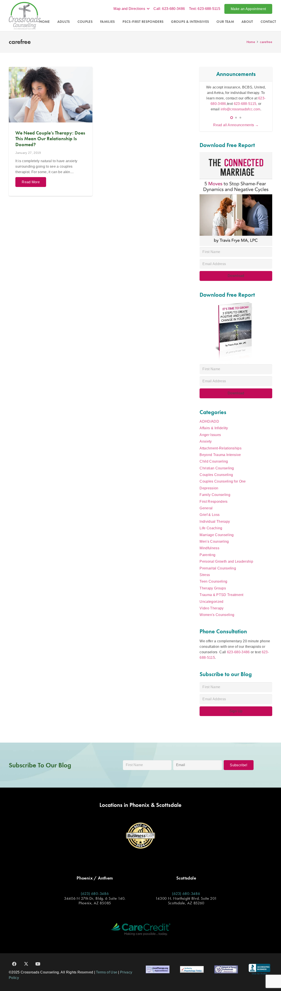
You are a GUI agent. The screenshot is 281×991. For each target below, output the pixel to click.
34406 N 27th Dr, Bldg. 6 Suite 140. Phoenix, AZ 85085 (95, 901)
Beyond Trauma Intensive (220, 455)
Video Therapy (211, 608)
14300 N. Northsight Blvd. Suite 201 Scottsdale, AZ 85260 (186, 901)
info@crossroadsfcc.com (240, 109)
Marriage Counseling (217, 535)
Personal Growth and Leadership (226, 561)
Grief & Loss (210, 515)
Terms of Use (106, 972)
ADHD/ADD (209, 421)
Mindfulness (209, 548)
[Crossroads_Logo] (25, 15)
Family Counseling (215, 495)
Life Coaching (211, 528)
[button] (131, 8)
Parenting (207, 555)
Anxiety (206, 441)
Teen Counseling (213, 581)
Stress (205, 575)
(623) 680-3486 (95, 893)
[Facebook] (14, 964)
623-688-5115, (246, 104)
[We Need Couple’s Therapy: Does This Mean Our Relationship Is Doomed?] (50, 131)
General (206, 508)
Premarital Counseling (218, 568)
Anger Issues (210, 435)
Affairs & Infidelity (214, 428)
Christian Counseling (217, 468)
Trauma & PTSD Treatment (221, 595)
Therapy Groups (213, 588)
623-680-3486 (238, 652)
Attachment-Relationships (220, 448)
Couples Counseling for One (223, 481)
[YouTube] (37, 964)
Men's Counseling (214, 541)
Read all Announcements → (236, 125)
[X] (26, 964)
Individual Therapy (215, 521)
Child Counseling (214, 461)
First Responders (213, 501)
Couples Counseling (216, 475)
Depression (209, 488)
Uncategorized (211, 601)
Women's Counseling (217, 615)
